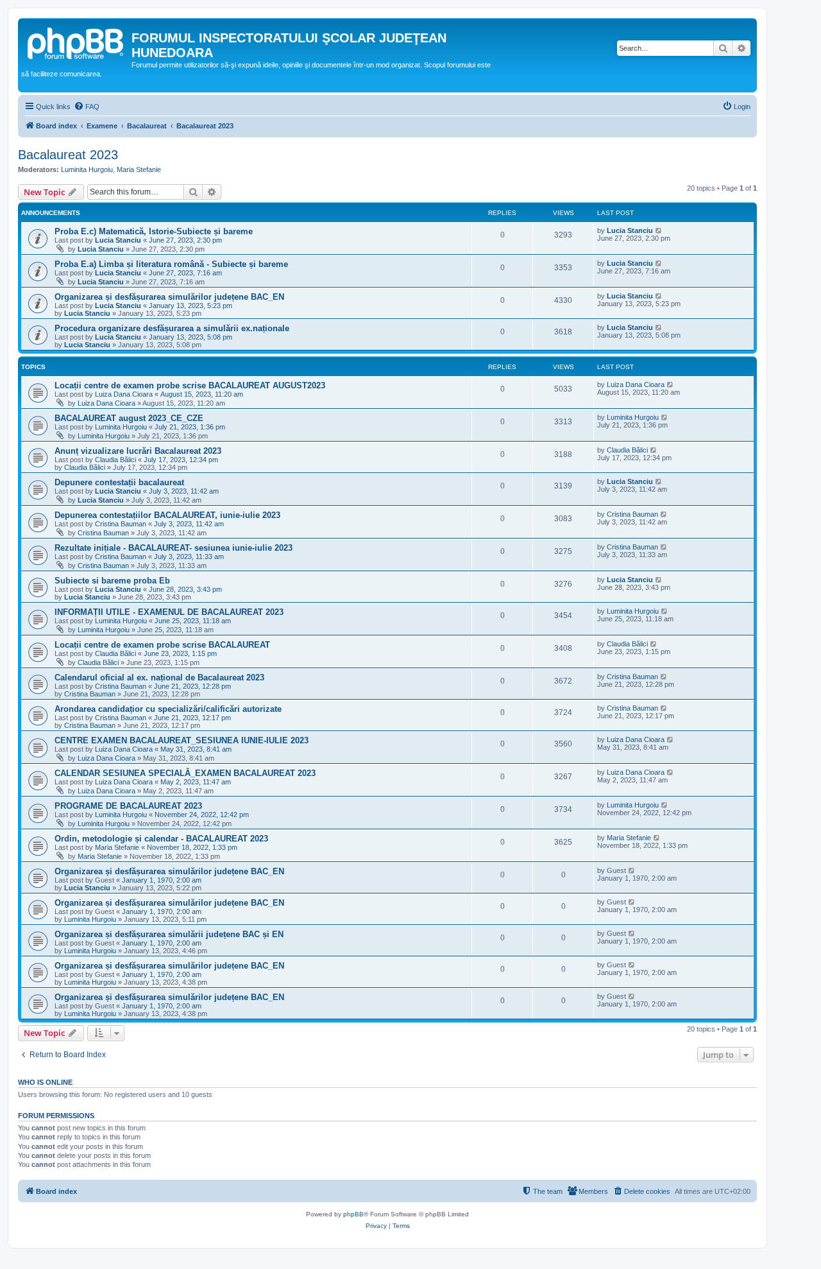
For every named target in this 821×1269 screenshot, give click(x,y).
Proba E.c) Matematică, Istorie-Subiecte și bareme (154, 231)
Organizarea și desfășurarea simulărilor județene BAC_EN (169, 297)
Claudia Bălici (115, 459)
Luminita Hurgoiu (87, 169)
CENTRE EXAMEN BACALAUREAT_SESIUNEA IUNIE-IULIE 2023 (182, 740)
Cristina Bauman (120, 524)
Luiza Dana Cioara (124, 394)
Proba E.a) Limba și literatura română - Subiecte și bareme (171, 264)
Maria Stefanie (139, 169)
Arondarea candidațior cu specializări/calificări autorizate (168, 709)
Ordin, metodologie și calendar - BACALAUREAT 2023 (161, 838)
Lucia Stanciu (118, 240)
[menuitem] (86, 106)
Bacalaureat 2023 (68, 155)
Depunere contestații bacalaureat (119, 482)
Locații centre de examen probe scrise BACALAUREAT (162, 645)
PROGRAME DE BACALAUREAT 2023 (128, 806)
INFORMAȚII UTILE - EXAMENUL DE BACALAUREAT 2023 (169, 612)
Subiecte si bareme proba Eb (112, 580)
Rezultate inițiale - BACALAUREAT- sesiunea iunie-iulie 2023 (173, 548)
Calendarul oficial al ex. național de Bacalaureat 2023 (159, 677)
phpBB (353, 1214)
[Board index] (76, 41)
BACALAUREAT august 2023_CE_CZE (129, 418)
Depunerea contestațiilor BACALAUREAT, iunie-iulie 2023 (167, 515)
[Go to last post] (659, 230)
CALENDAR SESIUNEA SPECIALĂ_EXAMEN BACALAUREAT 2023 (185, 773)
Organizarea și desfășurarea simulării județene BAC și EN (169, 934)
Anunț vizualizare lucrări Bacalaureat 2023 (138, 451)
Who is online (45, 1082)
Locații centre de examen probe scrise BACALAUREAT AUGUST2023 (190, 385)
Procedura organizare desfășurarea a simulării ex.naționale (172, 328)
